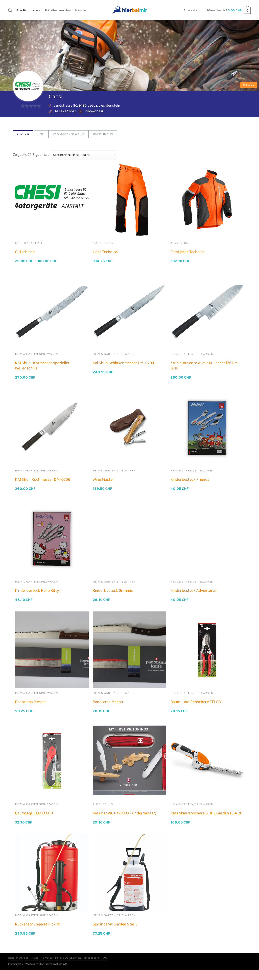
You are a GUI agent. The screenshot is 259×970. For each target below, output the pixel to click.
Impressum (91, 958)
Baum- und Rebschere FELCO (195, 702)
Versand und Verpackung (68, 134)
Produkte (23, 134)
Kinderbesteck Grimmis (113, 590)
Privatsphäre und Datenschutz (62, 958)
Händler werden (58, 10)
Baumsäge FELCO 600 (34, 813)
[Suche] (10, 10)
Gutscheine (25, 252)
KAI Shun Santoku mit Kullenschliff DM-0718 (204, 365)
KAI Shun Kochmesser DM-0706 (42, 479)
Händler (81, 10)
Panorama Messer (30, 702)
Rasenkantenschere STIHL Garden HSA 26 (206, 813)
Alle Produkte (27, 10)
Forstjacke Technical (187, 252)
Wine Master (103, 479)
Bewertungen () (102, 134)
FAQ (104, 958)
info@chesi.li (95, 111)
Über (41, 134)
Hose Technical (105, 252)
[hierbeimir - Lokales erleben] (129, 10)
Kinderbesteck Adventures (193, 590)
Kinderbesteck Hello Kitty (37, 590)
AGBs (35, 958)
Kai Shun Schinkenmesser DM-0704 (123, 363)
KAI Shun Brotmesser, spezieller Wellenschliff (42, 365)
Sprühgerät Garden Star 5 (115, 924)
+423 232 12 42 (65, 111)
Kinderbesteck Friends (189, 479)
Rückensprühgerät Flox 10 (37, 924)
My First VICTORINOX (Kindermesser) (124, 813)
